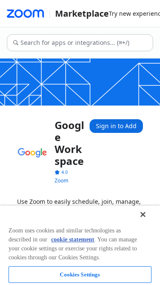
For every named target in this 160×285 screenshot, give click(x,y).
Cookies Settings (80, 274)
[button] (61, 172)
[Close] (142, 214)
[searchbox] (86, 43)
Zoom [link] (61, 180)
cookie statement (72, 239)
